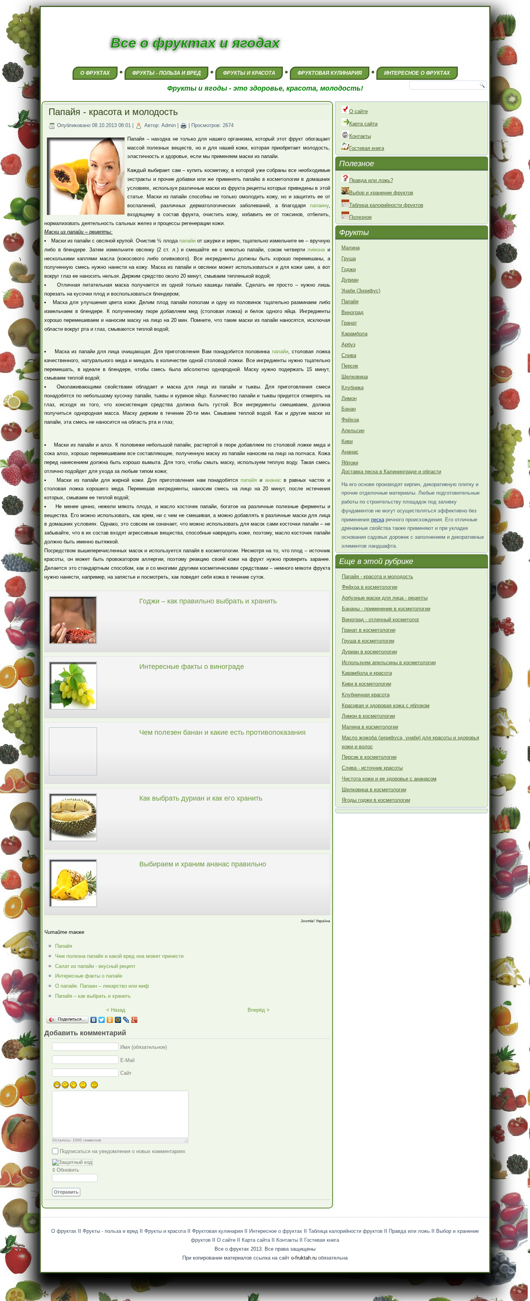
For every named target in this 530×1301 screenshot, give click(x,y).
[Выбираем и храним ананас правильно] (73, 908)
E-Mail (127, 1060)
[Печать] (183, 125)
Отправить (66, 1192)
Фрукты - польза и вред (166, 73)
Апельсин (352, 430)
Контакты (360, 136)
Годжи (348, 269)
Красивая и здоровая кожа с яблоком (386, 705)
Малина (350, 248)
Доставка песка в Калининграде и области (391, 471)
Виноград (352, 312)
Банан (348, 409)
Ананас (350, 452)
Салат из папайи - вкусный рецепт (95, 966)
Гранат (349, 323)
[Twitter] (102, 1020)
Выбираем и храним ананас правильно (202, 864)
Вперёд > (259, 1010)
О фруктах (95, 73)
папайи (187, 241)
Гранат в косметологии (368, 630)
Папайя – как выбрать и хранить (93, 996)
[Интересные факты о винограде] (73, 710)
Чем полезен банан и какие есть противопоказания (222, 732)
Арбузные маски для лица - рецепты (385, 598)
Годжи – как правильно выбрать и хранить (208, 601)
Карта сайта (363, 124)
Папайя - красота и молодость (377, 576)
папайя (249, 480)
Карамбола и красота (367, 673)
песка (377, 519)
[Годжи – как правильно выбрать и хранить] (73, 645)
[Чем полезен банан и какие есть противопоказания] (73, 776)
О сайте (358, 111)
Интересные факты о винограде (191, 666)
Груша (348, 258)
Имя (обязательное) (143, 1047)
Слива (348, 355)
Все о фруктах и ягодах (195, 43)
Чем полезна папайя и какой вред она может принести (119, 956)
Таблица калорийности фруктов (386, 205)
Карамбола (354, 334)
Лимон (349, 398)
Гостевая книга (366, 148)
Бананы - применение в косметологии (386, 609)
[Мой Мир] (118, 1020)
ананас (273, 480)
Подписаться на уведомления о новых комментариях (122, 1151)
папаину (319, 205)
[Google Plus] (134, 1020)
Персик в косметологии (369, 757)
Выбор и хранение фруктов (381, 193)
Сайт (126, 1073)
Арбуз (348, 344)
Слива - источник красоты (372, 768)
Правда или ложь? (371, 180)
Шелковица (354, 377)
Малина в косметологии (370, 727)
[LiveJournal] (126, 1020)
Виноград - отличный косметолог (380, 619)
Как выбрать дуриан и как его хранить (200, 798)
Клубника (352, 387)
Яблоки (349, 463)
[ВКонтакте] (94, 1020)
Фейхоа (350, 420)
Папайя (63, 946)
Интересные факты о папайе (88, 976)
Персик (349, 366)
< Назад (115, 1010)
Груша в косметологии (368, 641)
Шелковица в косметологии (374, 789)
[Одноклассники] (110, 1020)
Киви (347, 441)
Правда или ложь (409, 1231)
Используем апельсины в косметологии (389, 662)
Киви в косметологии (366, 684)
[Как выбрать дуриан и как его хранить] (73, 842)
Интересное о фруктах (417, 73)
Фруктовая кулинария (330, 73)
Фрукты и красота (249, 73)
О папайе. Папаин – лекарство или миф (102, 986)
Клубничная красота (366, 695)
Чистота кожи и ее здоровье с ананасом (389, 779)
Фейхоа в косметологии (369, 587)
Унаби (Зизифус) (360, 291)
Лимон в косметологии (368, 716)
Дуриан (350, 280)
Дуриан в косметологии (369, 652)
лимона (316, 250)
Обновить (68, 1170)
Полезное (360, 217)
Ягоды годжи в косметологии (376, 800)
